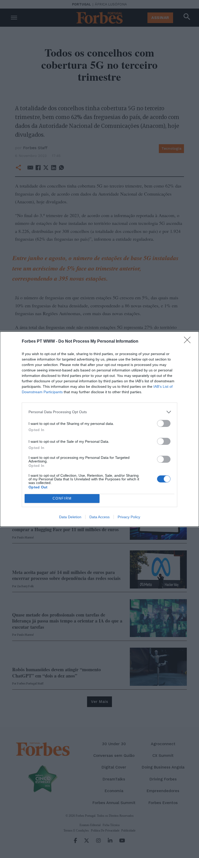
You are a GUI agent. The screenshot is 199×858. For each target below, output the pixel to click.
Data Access (99, 517)
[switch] (163, 423)
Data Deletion (70, 517)
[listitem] (99, 412)
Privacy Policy (129, 517)
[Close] (189, 342)
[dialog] (99, 429)
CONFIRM (62, 498)
